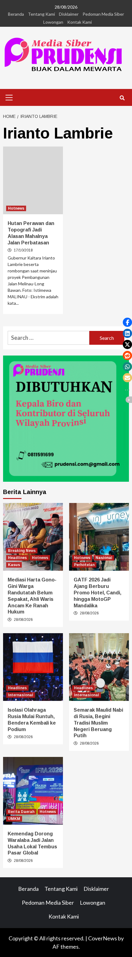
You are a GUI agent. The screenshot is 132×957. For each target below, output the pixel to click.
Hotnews (16, 208)
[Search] (122, 98)
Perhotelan (84, 565)
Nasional (103, 558)
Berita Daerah (21, 812)
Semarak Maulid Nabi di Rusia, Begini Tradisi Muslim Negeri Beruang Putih (98, 722)
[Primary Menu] (9, 96)
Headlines (17, 558)
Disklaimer (69, 14)
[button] (127, 322)
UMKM (14, 819)
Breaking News (22, 551)
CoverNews (102, 938)
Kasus (14, 565)
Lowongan (53, 22)
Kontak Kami (79, 22)
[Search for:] (48, 338)
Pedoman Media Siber (103, 14)
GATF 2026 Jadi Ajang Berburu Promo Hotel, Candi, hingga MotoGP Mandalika (97, 592)
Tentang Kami (41, 14)
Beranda (16, 14)
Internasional (20, 695)
